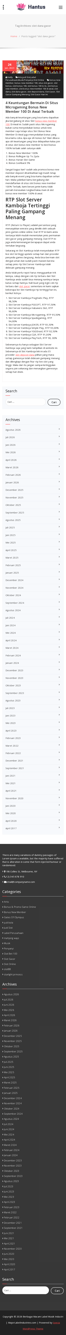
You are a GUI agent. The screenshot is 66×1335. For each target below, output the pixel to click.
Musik (21, 80)
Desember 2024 (14, 580)
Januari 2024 (12, 662)
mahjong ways (11, 938)
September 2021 (15, 768)
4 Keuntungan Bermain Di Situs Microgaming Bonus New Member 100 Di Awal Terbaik (32, 107)
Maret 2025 (12, 557)
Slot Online (39, 80)
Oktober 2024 (13, 595)
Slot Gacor (50, 91)
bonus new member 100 (26, 83)
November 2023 (14, 677)
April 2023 (11, 730)
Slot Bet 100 (10, 953)
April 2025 (11, 550)
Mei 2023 (11, 722)
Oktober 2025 (13, 504)
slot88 (7, 969)
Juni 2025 (11, 535)
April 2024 (11, 640)
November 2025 (14, 497)
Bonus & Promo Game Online (20, 906)
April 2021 (11, 790)
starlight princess (13, 974)
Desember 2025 (14, 489)
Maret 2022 (12, 745)
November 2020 (14, 798)
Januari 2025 (12, 572)
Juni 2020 (11, 805)
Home (13, 36)
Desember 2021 (14, 760)
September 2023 (15, 693)
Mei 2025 (11, 542)
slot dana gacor (19, 91)
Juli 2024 (10, 617)
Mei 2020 (11, 813)
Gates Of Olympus (14, 917)
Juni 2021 (11, 775)
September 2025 (15, 512)
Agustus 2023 (13, 700)
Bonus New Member (15, 912)
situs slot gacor (46, 83)
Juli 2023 (10, 708)
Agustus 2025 (13, 520)
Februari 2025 (13, 565)
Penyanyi (28, 80)
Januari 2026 (12, 482)
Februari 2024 (13, 655)
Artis (20, 77)
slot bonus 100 (20, 85)
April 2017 (11, 828)
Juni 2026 (11, 444)
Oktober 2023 (13, 685)
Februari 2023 (13, 738)
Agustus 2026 (13, 429)
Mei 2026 (11, 452)
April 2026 (11, 459)
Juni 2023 (11, 715)
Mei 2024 (11, 632)
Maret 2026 (12, 467)
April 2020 (11, 820)
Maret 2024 (12, 647)
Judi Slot (26, 77)
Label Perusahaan (13, 932)
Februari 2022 (13, 753)
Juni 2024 (11, 625)
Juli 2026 (10, 437)
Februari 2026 (13, 474)
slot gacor (24, 286)
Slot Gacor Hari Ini (39, 94)
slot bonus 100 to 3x (37, 85)
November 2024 (14, 587)
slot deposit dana (35, 91)
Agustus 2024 (13, 610)
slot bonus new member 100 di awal (36, 88)
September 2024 (15, 602)
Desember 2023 (14, 670)
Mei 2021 (11, 783)
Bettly (10, 77)
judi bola (8, 922)
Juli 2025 (10, 527)
